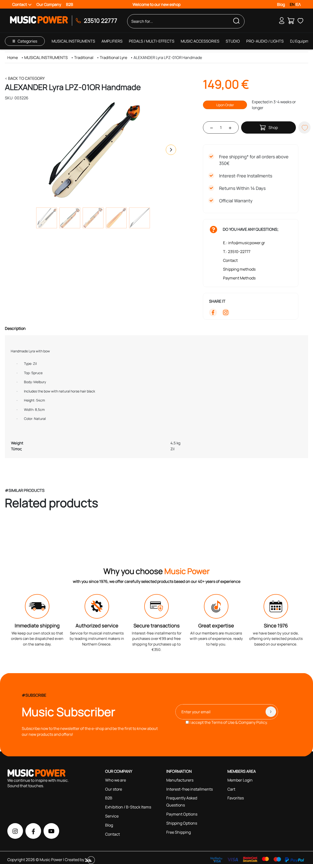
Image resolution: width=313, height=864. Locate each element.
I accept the (228, 722)
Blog (281, 4)
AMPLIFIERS (112, 41)
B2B (69, 4)
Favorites (235, 798)
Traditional (83, 57)
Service (112, 816)
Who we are (115, 780)
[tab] (156, 328)
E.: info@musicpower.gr (244, 242)
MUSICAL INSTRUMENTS (73, 41)
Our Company (48, 4)
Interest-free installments (189, 789)
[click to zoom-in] (93, 150)
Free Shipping (178, 832)
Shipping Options (181, 823)
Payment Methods (239, 278)
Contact (230, 260)
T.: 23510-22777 (236, 251)
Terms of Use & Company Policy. (239, 722)
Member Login (240, 780)
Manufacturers (179, 780)
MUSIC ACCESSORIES (200, 41)
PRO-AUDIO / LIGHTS (265, 41)
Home (12, 57)
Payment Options (181, 814)
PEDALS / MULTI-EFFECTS (151, 41)
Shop (273, 127)
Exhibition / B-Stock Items (128, 807)
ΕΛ (298, 4)
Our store (113, 789)
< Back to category (25, 78)
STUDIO (233, 41)
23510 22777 (100, 20)
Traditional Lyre (113, 57)
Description (15, 328)
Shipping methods (239, 269)
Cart (231, 789)
